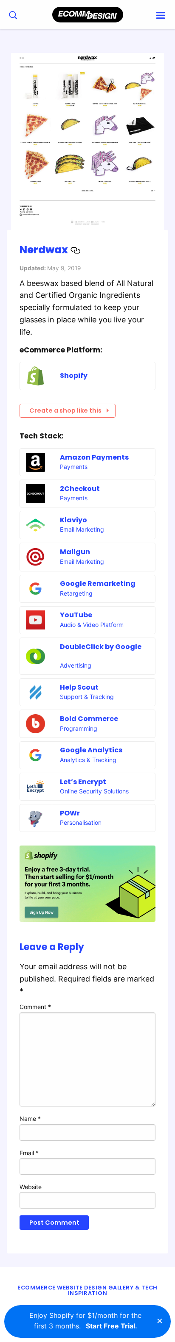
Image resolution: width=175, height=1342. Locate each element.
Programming (78, 728)
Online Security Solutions (94, 791)
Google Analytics (91, 750)
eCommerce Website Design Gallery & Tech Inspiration (87, 1290)
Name (30, 1118)
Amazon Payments (94, 457)
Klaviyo (73, 520)
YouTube (76, 615)
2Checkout (80, 489)
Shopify (74, 375)
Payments (74, 466)
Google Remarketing (97, 583)
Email (29, 1152)
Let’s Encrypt (83, 782)
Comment (35, 1006)
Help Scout (79, 687)
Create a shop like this (65, 410)
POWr (70, 813)
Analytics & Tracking (88, 759)
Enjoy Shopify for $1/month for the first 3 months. (85, 1321)
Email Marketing (82, 529)
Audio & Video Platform (92, 624)
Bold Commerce (89, 719)
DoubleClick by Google (100, 647)
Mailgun (75, 552)
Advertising (75, 665)
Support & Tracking (87, 696)
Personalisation (81, 822)
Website (31, 1186)
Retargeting (76, 593)
